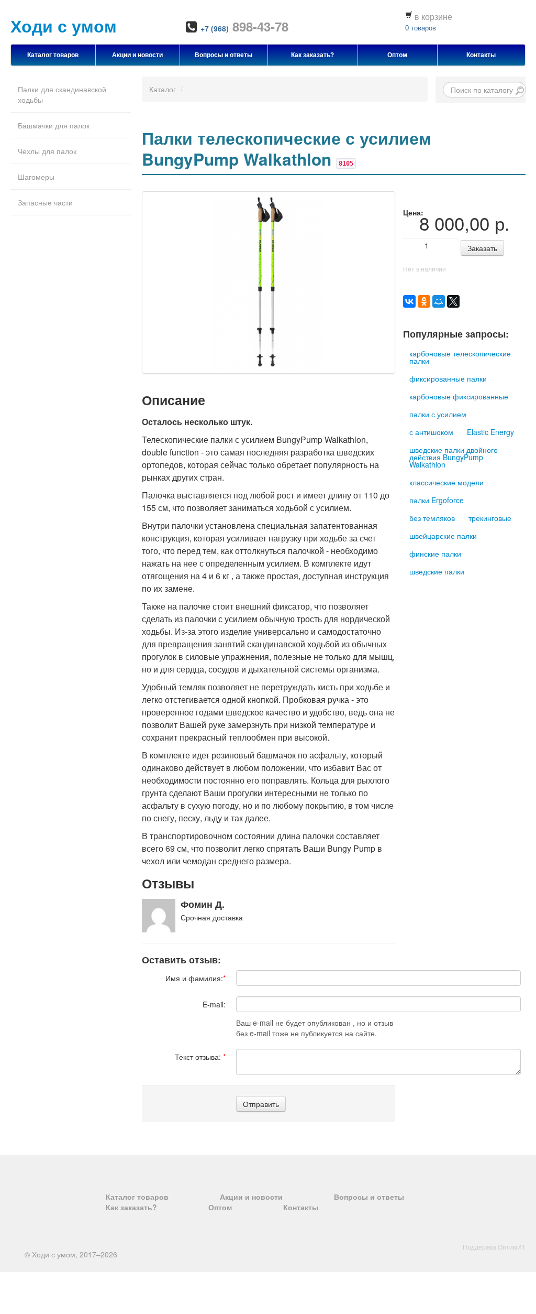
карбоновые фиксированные (458, 396)
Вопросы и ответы (223, 54)
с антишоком (431, 432)
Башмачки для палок (54, 125)
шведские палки (436, 571)
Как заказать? (312, 54)
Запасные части (45, 202)
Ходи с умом (63, 26)
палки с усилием (437, 414)
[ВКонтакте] (409, 301)
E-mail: (214, 1004)
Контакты (481, 54)
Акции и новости (137, 54)
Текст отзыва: (200, 1056)
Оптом (397, 54)
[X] (453, 301)
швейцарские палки (443, 535)
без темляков (432, 518)
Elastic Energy (490, 432)
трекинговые (489, 518)
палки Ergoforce (436, 500)
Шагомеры (36, 176)
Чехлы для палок (47, 151)
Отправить (261, 1104)
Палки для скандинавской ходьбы (62, 94)
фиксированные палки (448, 378)
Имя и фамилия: (195, 978)
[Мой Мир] (438, 301)
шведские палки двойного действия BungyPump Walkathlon (453, 457)
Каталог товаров (53, 54)
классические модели (446, 482)
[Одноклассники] (424, 301)
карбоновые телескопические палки (460, 357)
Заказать (482, 248)
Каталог (162, 89)
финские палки (435, 553)
